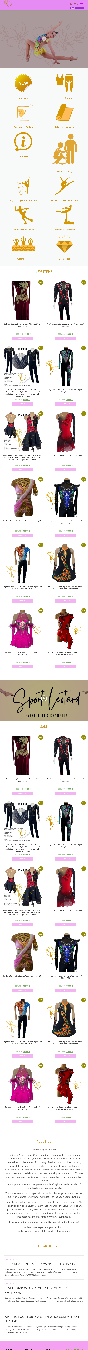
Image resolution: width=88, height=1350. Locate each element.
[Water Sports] (23, 243)
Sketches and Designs (23, 127)
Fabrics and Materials (64, 127)
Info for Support (23, 156)
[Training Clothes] (64, 83)
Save (7, 283)
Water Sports (23, 259)
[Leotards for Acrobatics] (64, 214)
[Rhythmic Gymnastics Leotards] (23, 185)
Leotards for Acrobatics (64, 229)
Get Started (43, 54)
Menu (82, 4)
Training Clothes (65, 98)
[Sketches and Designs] (23, 112)
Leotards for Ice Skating (23, 229)
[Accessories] (64, 243)
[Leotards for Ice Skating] (23, 214)
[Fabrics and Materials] (64, 112)
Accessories (64, 259)
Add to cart (23, 338)
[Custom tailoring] (65, 148)
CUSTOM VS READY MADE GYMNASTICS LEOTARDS (39, 1264)
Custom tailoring (64, 171)
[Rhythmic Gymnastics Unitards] (64, 185)
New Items (23, 98)
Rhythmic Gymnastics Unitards (64, 200)
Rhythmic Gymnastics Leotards (23, 200)
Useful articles (10, 1259)
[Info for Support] (23, 141)
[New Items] (23, 83)
